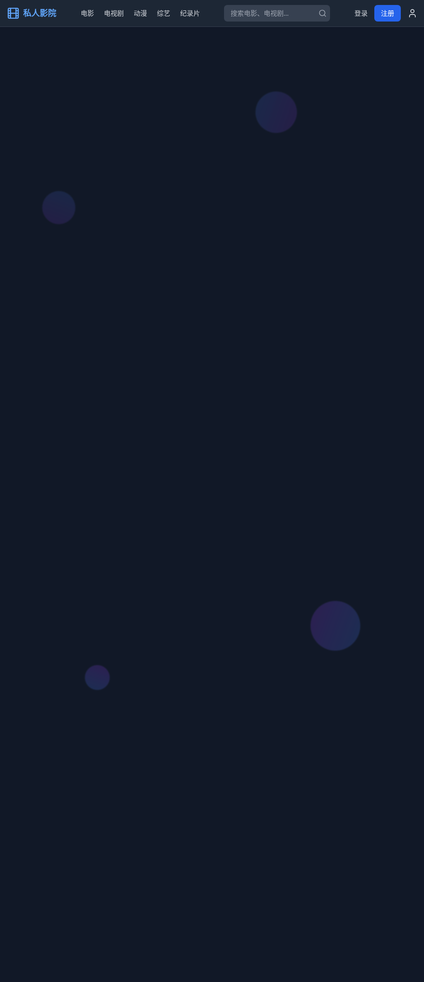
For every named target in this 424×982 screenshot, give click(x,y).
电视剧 (114, 13)
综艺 (163, 13)
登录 (361, 13)
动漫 (140, 13)
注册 (387, 13)
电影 (87, 13)
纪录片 (190, 13)
